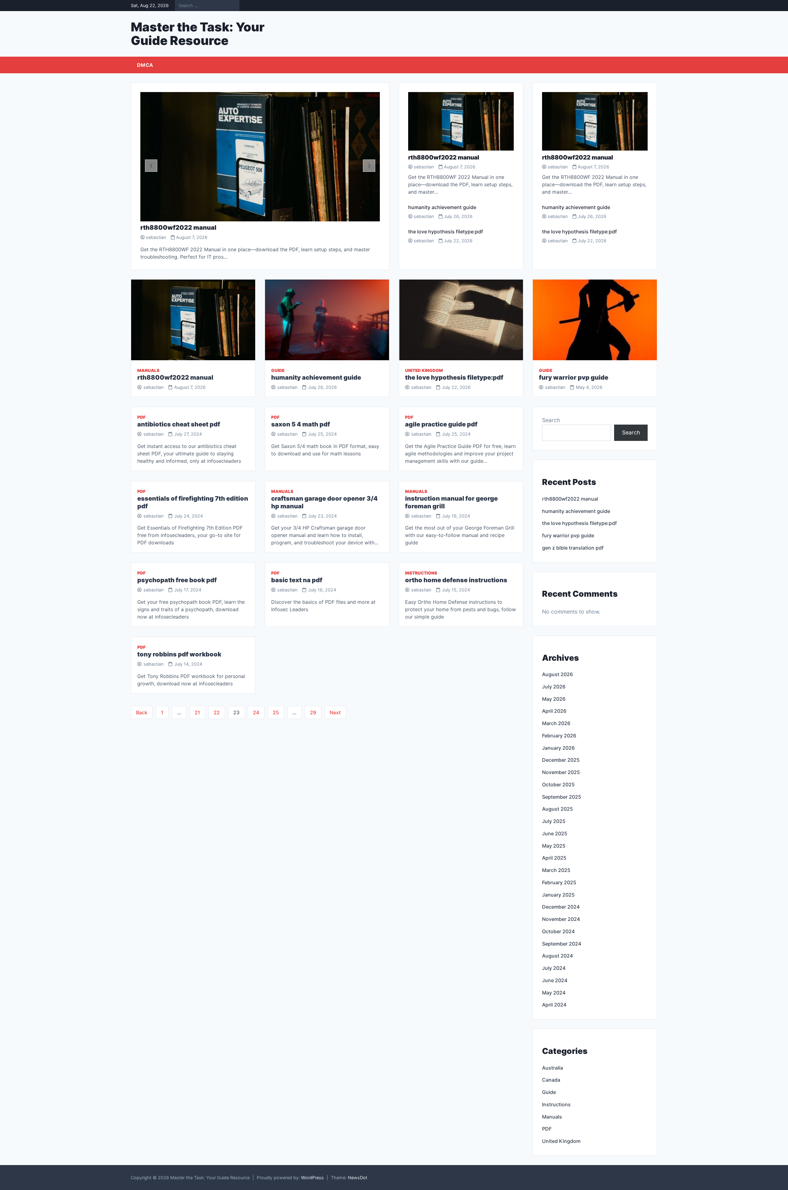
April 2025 (554, 858)
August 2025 (557, 809)
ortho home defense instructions (456, 580)
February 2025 (559, 882)
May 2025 (553, 846)
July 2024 (553, 968)
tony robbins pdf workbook (179, 654)
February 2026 (559, 735)
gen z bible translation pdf (573, 548)
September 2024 (561, 944)
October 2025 (558, 784)
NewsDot (357, 1177)
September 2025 (561, 797)
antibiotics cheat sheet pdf (178, 424)
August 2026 (557, 674)
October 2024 (558, 931)
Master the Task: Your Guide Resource (197, 33)
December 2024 (561, 907)
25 (276, 712)
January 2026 (558, 748)
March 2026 (556, 723)
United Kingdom (424, 370)
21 (197, 712)
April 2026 (554, 711)
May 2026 (553, 699)
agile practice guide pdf (441, 424)
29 (313, 712)
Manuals (148, 370)
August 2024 (557, 956)
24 (256, 712)
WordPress (312, 1177)
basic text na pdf (296, 580)
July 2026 (553, 687)
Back (141, 712)
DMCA (145, 65)
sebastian (156, 237)
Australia (552, 1068)
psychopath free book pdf (177, 580)
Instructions (421, 573)
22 (217, 712)
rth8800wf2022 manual (178, 227)
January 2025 (558, 895)
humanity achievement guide (442, 207)
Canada (551, 1080)
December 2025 (561, 760)
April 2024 (554, 1005)
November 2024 (561, 919)
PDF (141, 417)
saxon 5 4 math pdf (300, 424)
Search (551, 420)
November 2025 (561, 772)
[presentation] (151, 165)
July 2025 (553, 821)
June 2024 (554, 980)
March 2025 (556, 870)
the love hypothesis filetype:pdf (445, 231)
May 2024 (553, 993)
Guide (277, 370)
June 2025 (554, 833)
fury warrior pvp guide (573, 377)
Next (335, 712)
